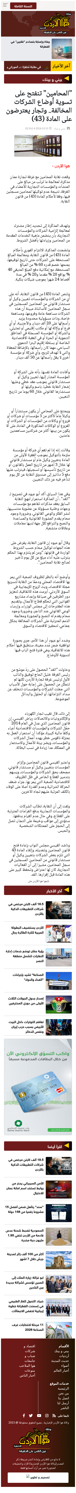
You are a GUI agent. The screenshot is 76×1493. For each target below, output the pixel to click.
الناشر (65, 1408)
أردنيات (64, 1356)
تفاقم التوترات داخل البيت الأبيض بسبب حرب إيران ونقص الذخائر (26, 1026)
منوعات (30, 1370)
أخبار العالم (61, 1370)
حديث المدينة (60, 1361)
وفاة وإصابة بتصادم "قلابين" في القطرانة (32, 44)
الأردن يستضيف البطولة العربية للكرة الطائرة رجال (27, 929)
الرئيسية (63, 1388)
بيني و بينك (52, 78)
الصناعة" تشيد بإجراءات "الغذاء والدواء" (28, 976)
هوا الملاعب (27, 1366)
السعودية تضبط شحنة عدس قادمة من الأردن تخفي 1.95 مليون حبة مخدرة (25, 1234)
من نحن (63, 1393)
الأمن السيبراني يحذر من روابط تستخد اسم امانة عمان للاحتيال (25, 1187)
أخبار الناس (27, 1375)
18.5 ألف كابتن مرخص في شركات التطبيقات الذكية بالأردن (26, 908)
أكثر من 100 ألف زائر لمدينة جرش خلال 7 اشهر (25, 1256)
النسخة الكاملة (23, 5)
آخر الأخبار (54, 890)
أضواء (65, 1366)
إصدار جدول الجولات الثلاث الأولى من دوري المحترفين (26, 1000)
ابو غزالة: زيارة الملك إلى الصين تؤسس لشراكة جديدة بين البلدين (25, 1282)
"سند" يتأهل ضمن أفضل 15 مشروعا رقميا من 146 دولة (24, 1209)
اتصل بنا (63, 1398)
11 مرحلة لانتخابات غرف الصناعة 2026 (28, 1326)
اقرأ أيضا (55, 1145)
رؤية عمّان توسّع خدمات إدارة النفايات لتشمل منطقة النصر (25, 955)
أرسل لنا (63, 1403)
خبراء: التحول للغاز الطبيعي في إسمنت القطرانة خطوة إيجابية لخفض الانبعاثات (26, 1305)
